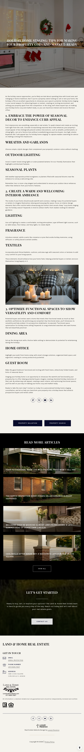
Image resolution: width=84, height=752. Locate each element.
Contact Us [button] (42, 621)
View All (42, 569)
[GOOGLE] (51, 718)
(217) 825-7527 (14, 667)
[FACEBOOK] (33, 718)
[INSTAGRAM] (39, 718)
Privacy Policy (49, 742)
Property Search (58, 423)
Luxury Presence (53, 730)
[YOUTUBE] (45, 718)
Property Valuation (27, 423)
